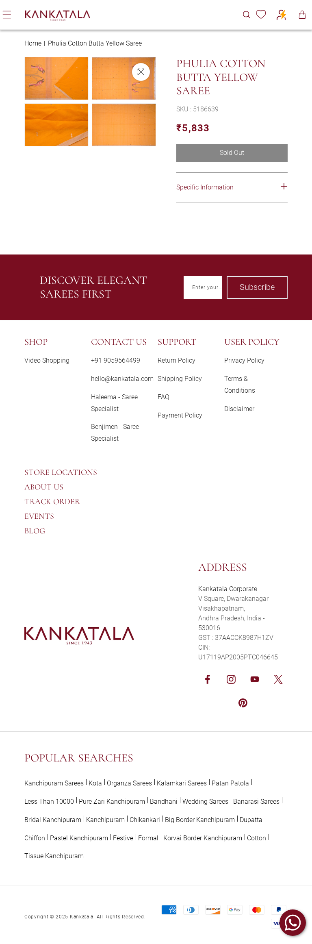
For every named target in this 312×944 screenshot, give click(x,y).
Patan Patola (230, 783)
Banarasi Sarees (256, 801)
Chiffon (34, 838)
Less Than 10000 (49, 801)
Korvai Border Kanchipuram (202, 838)
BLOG (34, 531)
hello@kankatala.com (122, 379)
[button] (246, 14)
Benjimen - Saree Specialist (115, 432)
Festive (123, 838)
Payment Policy (180, 415)
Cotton (256, 838)
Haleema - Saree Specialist (114, 403)
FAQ (163, 397)
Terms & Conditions (239, 384)
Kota (95, 783)
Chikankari (145, 820)
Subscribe (257, 287)
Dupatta (251, 820)
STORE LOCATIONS (60, 472)
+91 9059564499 (115, 360)
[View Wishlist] (260, 14)
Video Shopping (46, 360)
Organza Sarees (129, 783)
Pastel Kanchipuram (79, 838)
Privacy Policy (244, 360)
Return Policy (176, 360)
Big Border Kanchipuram (200, 820)
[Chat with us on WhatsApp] (293, 922)
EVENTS (39, 516)
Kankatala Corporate (227, 589)
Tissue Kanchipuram (54, 856)
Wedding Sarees (205, 801)
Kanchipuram (105, 820)
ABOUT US (43, 487)
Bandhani (164, 801)
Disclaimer (239, 409)
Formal (148, 838)
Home (32, 43)
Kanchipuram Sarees (54, 783)
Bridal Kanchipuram (52, 820)
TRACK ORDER (52, 502)
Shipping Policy (180, 379)
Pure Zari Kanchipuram (112, 801)
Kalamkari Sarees (182, 783)
